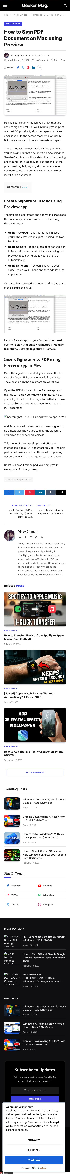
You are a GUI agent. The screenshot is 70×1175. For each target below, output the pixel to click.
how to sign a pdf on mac (19, 479)
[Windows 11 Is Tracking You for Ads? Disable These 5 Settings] (12, 803)
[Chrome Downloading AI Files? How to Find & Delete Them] (12, 821)
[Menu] (5, 5)
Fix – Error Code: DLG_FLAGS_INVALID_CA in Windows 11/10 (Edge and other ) (42, 978)
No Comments (42, 60)
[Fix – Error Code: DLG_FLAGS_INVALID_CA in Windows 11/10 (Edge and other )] (12, 979)
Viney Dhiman (21, 55)
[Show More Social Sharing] (39, 67)
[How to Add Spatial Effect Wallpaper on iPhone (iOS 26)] (35, 725)
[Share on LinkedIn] (33, 67)
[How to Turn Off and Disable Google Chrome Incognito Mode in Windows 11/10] (12, 958)
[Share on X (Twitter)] (23, 67)
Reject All (34, 1150)
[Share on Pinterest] (28, 67)
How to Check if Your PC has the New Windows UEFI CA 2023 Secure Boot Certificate (44, 855)
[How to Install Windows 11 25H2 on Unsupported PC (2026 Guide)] (12, 838)
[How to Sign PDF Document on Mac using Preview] (35, 95)
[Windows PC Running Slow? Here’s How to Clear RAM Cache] (12, 1028)
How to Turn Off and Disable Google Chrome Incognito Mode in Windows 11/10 (44, 958)
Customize (34, 1140)
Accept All (34, 1159)
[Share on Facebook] (17, 67)
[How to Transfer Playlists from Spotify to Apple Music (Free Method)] (35, 609)
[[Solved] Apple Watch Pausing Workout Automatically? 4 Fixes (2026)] (35, 667)
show (24, 187)
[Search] (65, 5)
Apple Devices (13, 24)
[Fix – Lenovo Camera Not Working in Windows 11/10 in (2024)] (12, 941)
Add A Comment (34, 772)
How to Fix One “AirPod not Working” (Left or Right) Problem (20, 513)
